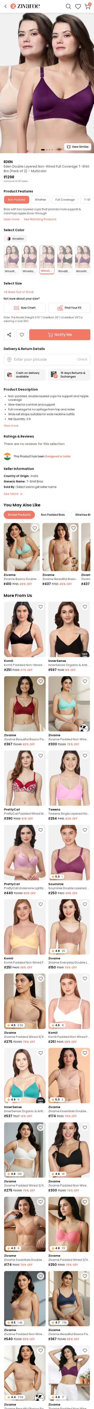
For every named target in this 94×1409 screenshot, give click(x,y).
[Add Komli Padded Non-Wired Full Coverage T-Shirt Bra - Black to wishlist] (40, 606)
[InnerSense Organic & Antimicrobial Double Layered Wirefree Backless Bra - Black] (69, 629)
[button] (5, 6)
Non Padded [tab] (16, 200)
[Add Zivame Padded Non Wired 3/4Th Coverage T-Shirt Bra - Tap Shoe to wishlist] (85, 1127)
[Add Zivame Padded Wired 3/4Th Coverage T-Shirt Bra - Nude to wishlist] (40, 978)
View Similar (80, 147)
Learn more (11, 219)
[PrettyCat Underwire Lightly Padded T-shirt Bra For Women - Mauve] (25, 852)
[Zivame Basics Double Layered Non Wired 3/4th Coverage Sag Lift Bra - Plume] (22, 547)
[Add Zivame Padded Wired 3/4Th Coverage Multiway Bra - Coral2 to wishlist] (85, 1201)
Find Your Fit (73, 308)
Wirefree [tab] (40, 200)
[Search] (68, 6)
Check (82, 359)
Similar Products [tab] (19, 515)
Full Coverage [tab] (65, 200)
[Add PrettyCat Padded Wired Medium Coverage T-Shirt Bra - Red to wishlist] (40, 755)
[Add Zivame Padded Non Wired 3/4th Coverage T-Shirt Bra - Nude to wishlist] (40, 1276)
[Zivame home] (25, 6)
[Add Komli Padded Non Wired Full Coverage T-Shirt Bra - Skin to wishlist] (40, 904)
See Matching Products (40, 219)
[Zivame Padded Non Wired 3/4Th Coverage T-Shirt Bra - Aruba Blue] (69, 704)
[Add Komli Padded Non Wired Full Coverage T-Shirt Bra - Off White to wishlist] (85, 978)
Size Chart (28, 308)
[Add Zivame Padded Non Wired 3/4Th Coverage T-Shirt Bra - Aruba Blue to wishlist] (85, 681)
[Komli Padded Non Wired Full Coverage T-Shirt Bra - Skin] (25, 927)
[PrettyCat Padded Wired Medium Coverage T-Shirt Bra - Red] (25, 778)
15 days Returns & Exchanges (73, 374)
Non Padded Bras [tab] (53, 515)
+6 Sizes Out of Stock (19, 292)
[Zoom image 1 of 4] (47, 82)
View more (11, 425)
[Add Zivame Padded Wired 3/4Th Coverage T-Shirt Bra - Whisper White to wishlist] (40, 1127)
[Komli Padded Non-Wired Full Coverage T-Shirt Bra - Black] (25, 629)
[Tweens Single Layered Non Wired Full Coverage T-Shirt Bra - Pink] (69, 778)
